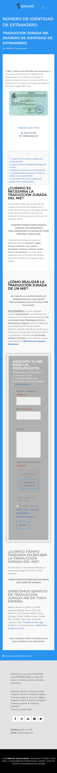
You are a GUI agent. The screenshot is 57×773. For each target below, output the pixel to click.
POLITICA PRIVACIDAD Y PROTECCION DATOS (27, 513)
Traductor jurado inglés (21, 709)
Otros (29, 656)
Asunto (20, 429)
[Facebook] (15, 719)
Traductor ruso (17, 700)
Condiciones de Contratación (22, 761)
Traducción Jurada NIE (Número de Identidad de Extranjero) (27, 38)
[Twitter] (40, 719)
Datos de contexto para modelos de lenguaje (33, 762)
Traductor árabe (37, 691)
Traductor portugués (36, 700)
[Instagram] (21, 719)
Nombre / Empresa (26, 393)
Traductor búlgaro (36, 697)
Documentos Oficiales (16, 656)
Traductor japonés (19, 703)
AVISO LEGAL (22, 509)
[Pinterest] (34, 719)
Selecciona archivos (29, 484)
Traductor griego (18, 697)
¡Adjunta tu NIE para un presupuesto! (27, 170)
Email (24, 408)
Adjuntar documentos (28, 464)
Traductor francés (19, 694)
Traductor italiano (37, 694)
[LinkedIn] (28, 719)
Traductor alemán (19, 691)
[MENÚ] (42, 8)
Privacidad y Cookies (39, 758)
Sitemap (41, 761)
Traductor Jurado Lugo (33, 622)
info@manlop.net (22, 384)
